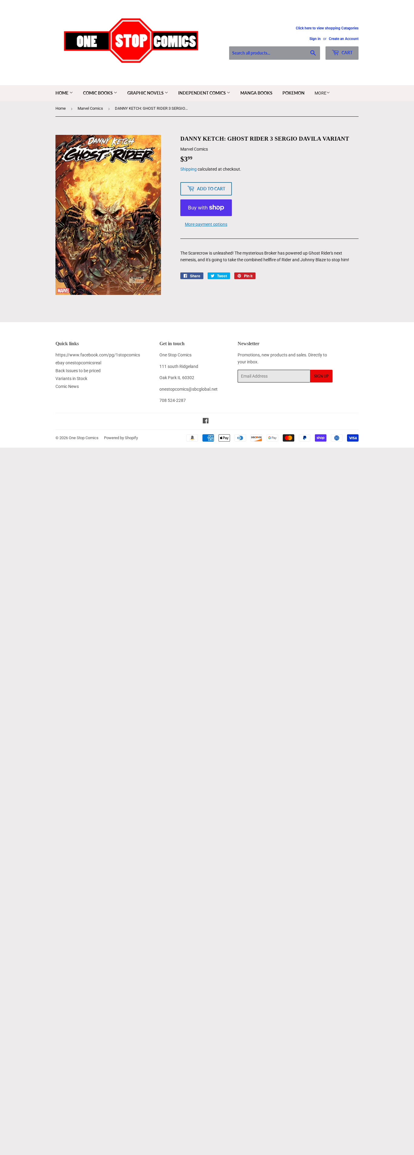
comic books (98, 92)
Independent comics (202, 92)
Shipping (188, 169)
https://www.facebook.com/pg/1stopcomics (97, 354)
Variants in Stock (71, 378)
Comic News (67, 386)
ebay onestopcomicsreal (78, 362)
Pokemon (293, 92)
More (320, 93)
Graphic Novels (146, 92)
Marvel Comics (90, 108)
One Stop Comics (83, 438)
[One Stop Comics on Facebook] (205, 421)
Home (62, 92)
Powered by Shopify (121, 438)
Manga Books (256, 92)
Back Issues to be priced (78, 370)
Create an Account (344, 39)
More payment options (206, 224)
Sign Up (321, 376)
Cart (346, 52)
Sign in (315, 39)
